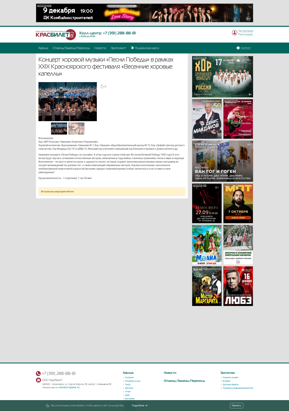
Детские (129, 388)
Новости (100, 48)
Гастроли (129, 377)
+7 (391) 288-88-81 (119, 33)
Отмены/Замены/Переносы (71, 48)
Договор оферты (230, 384)
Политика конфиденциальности (238, 388)
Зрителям (117, 48)
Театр (127, 384)
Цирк (127, 395)
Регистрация (245, 34)
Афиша (43, 48)
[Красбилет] (56, 34)
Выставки (129, 398)
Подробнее (138, 405)
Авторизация (245, 30)
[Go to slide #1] (59, 128)
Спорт (128, 391)
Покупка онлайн (230, 377)
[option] (144, 13)
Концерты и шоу (132, 381)
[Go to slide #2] (76, 128)
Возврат (226, 381)
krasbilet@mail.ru (69, 387)
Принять (236, 405)
